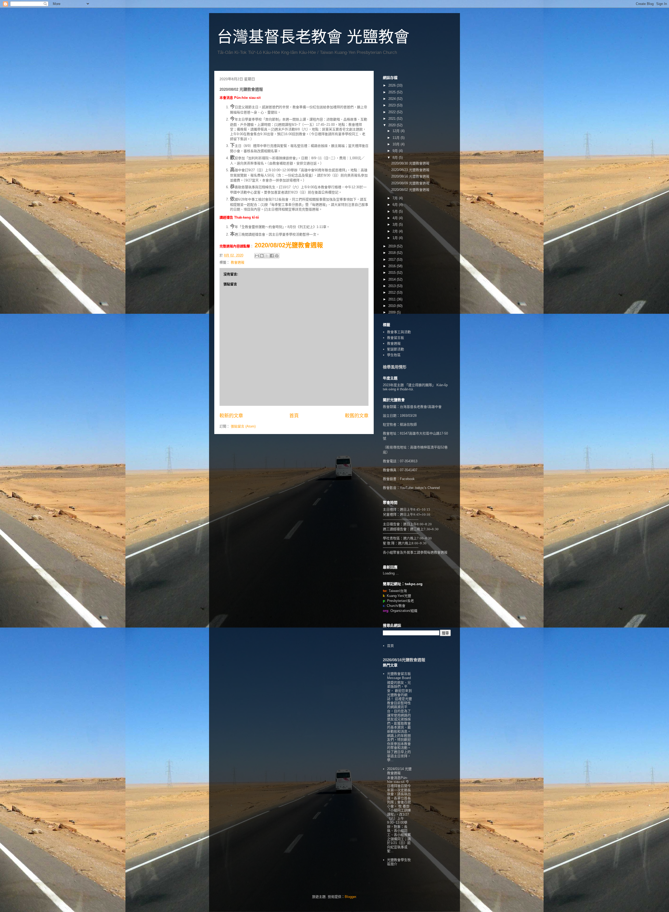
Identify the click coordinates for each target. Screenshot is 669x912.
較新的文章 (231, 415)
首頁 (294, 415)
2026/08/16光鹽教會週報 (404, 660)
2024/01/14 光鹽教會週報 (399, 771)
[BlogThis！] (261, 255)
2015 (392, 273)
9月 (396, 151)
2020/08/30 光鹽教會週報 (410, 163)
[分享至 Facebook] (271, 255)
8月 (396, 157)
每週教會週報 (437, 552)
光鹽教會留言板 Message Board (399, 676)
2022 (392, 112)
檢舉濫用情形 (394, 367)
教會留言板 (395, 338)
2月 (396, 231)
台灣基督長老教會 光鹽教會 (313, 37)
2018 (392, 253)
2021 (392, 119)
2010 (392, 306)
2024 (392, 99)
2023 (392, 105)
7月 (396, 198)
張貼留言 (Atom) (243, 426)
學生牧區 (394, 355)
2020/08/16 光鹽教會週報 (410, 176)
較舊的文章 (356, 415)
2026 (392, 85)
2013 (392, 286)
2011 (392, 299)
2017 (392, 259)
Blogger (350, 897)
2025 (392, 92)
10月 (397, 144)
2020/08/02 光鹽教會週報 (410, 190)
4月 (396, 218)
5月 (396, 211)
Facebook (407, 479)
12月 (397, 131)
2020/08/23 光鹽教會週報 (410, 170)
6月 (396, 205)
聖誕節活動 (395, 349)
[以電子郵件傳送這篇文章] (256, 255)
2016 (392, 266)
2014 (392, 279)
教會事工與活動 (399, 332)
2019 (392, 246)
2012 (392, 292)
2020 (392, 125)
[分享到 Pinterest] (276, 255)
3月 (396, 224)
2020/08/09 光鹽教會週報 (410, 183)
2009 (392, 312)
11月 (397, 138)
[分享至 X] (266, 255)
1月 (396, 238)
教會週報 (237, 262)
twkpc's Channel (427, 488)
